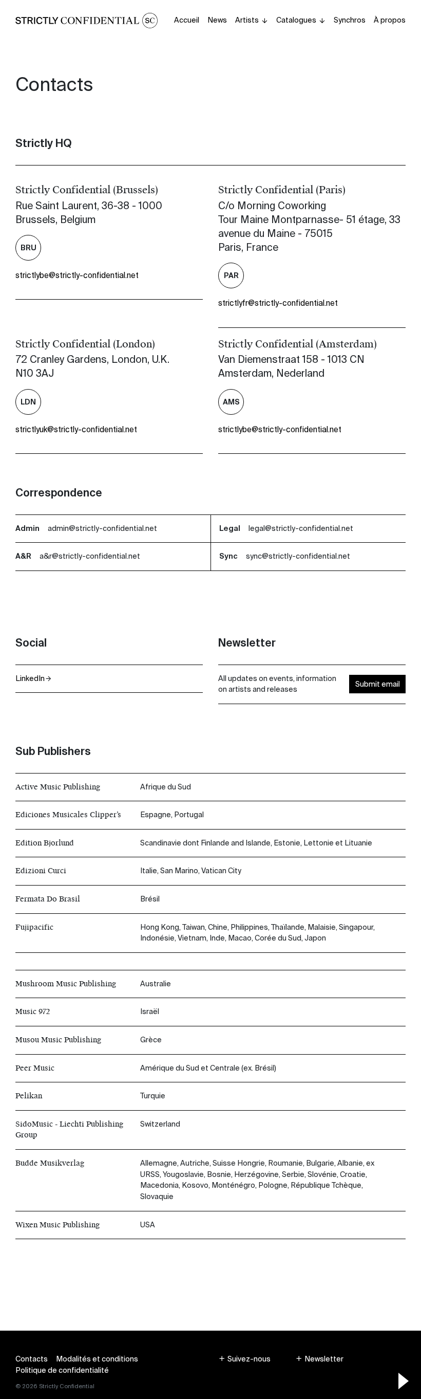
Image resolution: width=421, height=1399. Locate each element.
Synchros (350, 20)
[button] (244, 1359)
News (217, 20)
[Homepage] (86, 20)
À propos (390, 20)
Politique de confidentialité (62, 1370)
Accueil (186, 20)
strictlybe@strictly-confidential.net (77, 275)
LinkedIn (30, 678)
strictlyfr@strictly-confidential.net (278, 303)
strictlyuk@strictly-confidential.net (76, 430)
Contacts (31, 1359)
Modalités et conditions (97, 1359)
